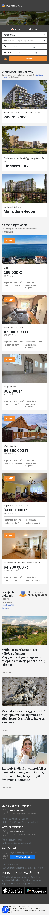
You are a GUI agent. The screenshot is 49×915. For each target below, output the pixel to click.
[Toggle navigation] (43, 5)
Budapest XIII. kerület (14, 327)
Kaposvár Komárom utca (16, 505)
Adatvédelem (25, 908)
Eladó (17, 29)
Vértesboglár (10, 446)
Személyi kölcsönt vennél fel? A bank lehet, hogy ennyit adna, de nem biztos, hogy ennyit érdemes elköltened (24, 774)
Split (6, 268)
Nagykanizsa (10, 386)
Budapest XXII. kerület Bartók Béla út (22, 562)
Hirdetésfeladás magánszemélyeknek (20, 822)
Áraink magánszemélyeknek (15, 818)
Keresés (28, 58)
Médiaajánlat (35, 908)
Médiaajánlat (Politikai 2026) (12, 910)
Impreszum (26, 906)
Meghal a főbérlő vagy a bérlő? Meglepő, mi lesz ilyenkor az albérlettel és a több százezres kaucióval (23, 716)
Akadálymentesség (31, 910)
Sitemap (42, 910)
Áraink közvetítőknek (12, 839)
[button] (5, 909)
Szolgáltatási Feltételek (10, 908)
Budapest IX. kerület (13, 207)
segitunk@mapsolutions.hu (23, 852)
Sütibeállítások (7, 912)
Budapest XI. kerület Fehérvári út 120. (22, 112)
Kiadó (35, 29)
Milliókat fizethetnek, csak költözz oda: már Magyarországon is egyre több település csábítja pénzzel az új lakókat (23, 657)
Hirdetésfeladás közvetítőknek (16, 842)
